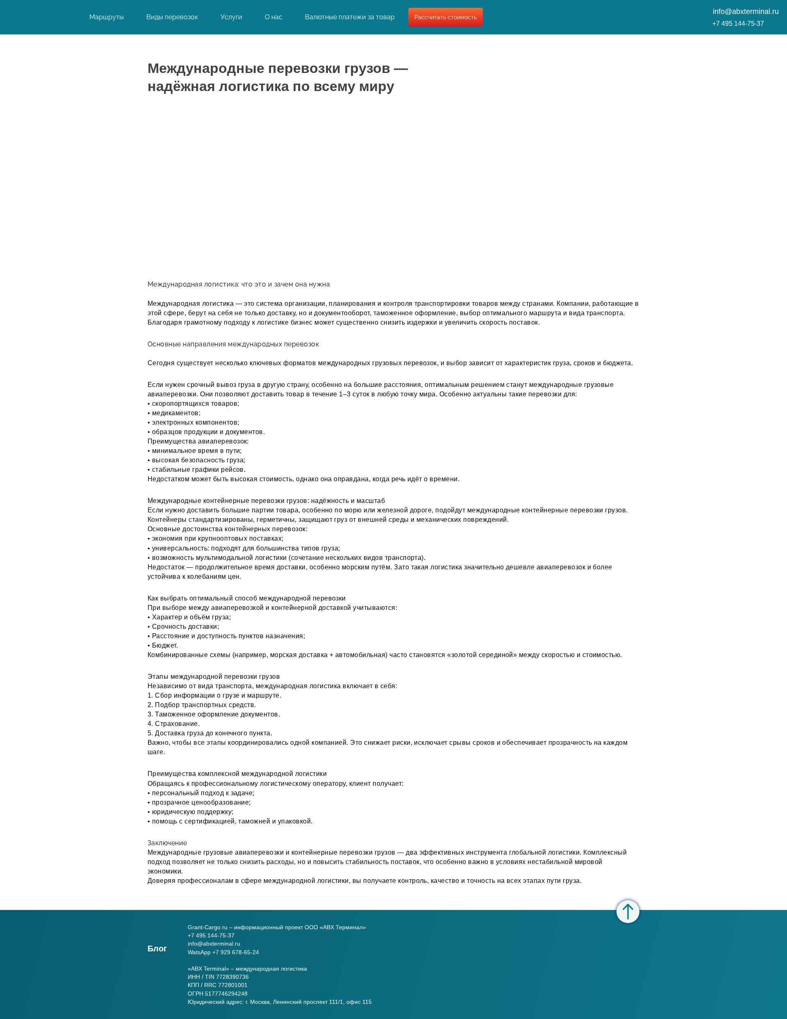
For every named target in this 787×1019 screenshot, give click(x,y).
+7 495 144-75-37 (738, 23)
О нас (273, 17)
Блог (157, 948)
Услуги (231, 17)
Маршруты (106, 17)
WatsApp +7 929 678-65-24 (223, 952)
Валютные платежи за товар (350, 17)
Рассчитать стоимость (445, 17)
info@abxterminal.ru (746, 11)
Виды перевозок (172, 17)
